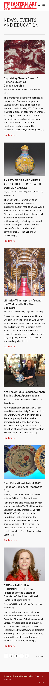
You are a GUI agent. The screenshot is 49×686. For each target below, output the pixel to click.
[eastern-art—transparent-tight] (20, 5)
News (36, 191)
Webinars (15, 498)
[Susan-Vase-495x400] (24, 370)
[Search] (38, 5)
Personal (34, 604)
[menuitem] (38, 5)
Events (30, 191)
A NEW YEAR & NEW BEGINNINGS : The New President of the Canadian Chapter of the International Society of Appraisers (21, 592)
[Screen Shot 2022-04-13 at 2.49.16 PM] (24, 272)
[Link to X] (39, 683)
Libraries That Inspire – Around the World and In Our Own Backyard (23, 304)
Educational (27, 89)
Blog (19, 89)
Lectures (7, 498)
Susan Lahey (9, 195)
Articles (20, 191)
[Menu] (43, 5)
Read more (9, 135)
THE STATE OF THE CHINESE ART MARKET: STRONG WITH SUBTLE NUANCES (22, 184)
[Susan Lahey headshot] (24, 564)
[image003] (24, 462)
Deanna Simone (30, 498)
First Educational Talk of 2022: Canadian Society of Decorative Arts (23, 486)
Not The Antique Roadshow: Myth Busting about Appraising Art (24, 393)
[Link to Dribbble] (43, 683)
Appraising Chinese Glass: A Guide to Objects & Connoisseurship (21, 81)
